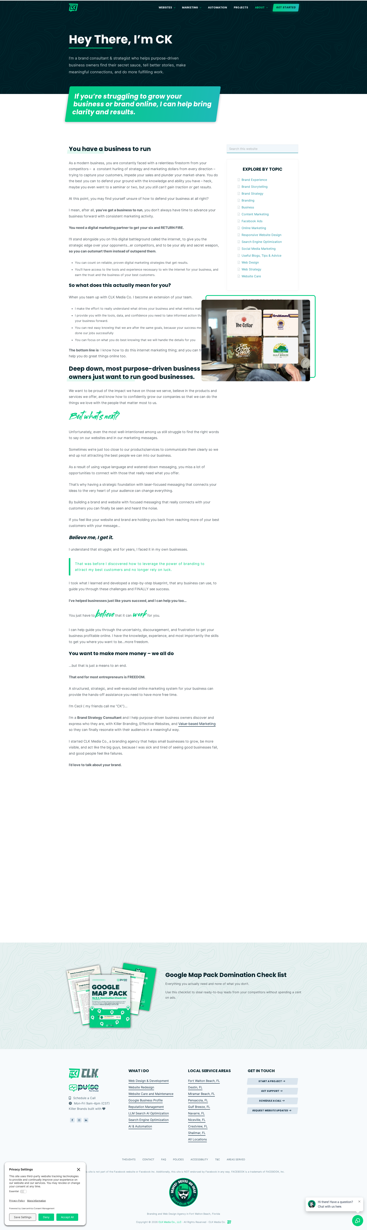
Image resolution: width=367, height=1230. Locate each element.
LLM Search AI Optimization (148, 1113)
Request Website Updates (270, 1110)
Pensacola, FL (198, 1100)
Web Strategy (251, 269)
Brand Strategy (252, 193)
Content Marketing (255, 214)
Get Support (270, 1091)
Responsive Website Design (261, 235)
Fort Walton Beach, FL (204, 1081)
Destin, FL (195, 1087)
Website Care (251, 276)
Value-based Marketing (197, 724)
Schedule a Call (84, 1098)
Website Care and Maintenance (150, 1094)
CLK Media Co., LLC (169, 1222)
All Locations (197, 1139)
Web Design (250, 262)
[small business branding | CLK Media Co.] (229, 1222)
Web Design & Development (148, 1081)
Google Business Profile (145, 1100)
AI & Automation (140, 1126)
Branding (248, 200)
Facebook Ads (252, 221)
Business (248, 207)
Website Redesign (141, 1087)
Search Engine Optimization (262, 242)
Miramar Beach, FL (201, 1094)
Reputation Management (146, 1107)
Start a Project (270, 1081)
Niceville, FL (196, 1120)
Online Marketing (254, 228)
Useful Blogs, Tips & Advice (261, 255)
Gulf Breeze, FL (199, 1107)
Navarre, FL (196, 1113)
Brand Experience (254, 180)
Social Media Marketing (259, 249)
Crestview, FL (198, 1126)
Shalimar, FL (196, 1133)
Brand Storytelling (255, 187)
